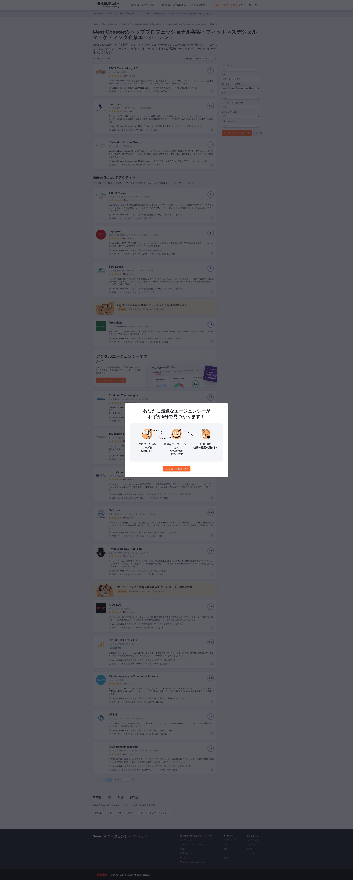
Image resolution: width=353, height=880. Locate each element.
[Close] (225, 406)
